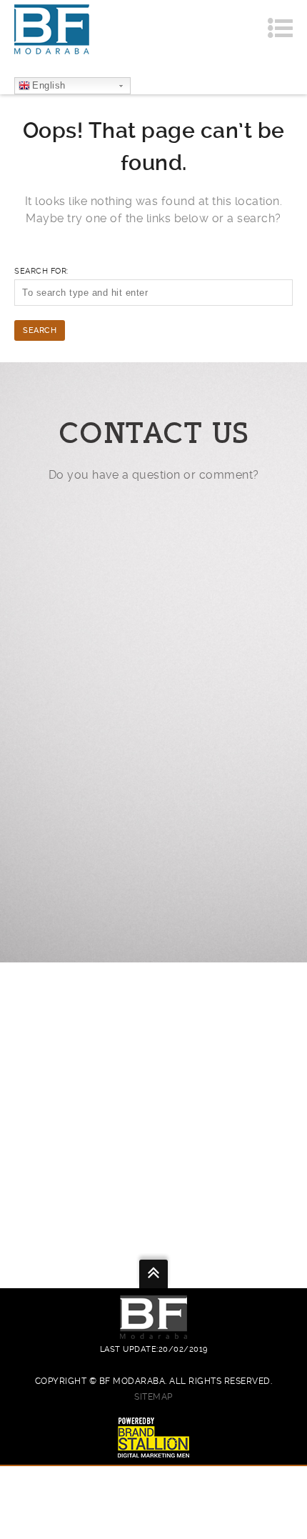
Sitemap (153, 1397)
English (49, 85)
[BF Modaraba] (51, 28)
